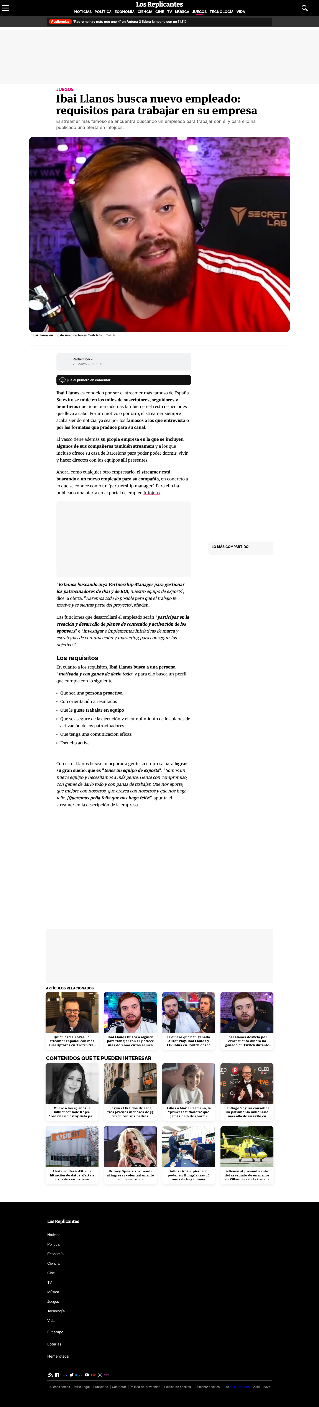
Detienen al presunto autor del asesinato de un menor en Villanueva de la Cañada (247, 1175)
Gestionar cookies (207, 1387)
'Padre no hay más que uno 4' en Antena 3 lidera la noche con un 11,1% (118, 22)
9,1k (92, 1375)
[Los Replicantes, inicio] (159, 4)
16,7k (78, 1375)
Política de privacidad (145, 1387)
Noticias (83, 12)
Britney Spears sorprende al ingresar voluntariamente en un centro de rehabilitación (130, 1175)
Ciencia (145, 12)
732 (105, 1375)
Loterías (54, 1344)
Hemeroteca (58, 1356)
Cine (159, 12)
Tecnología (221, 12)
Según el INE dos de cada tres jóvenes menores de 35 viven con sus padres (130, 1112)
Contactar (119, 1387)
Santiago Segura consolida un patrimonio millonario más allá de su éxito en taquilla (247, 1112)
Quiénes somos (59, 1387)
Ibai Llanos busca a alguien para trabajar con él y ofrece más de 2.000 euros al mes (130, 1041)
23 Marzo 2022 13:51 (88, 364)
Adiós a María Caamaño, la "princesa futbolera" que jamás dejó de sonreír (188, 1112)
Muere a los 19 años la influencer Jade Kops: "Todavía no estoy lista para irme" (72, 1112)
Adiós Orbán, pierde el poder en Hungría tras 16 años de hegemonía (189, 1175)
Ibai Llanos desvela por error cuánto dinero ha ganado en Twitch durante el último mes (247, 1041)
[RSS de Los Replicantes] (50, 1375)
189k (63, 1375)
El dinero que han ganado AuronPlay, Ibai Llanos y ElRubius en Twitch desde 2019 (188, 1041)
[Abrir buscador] (305, 8)
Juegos (199, 12)
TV (169, 12)
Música (182, 12)
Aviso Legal (82, 1387)
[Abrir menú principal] (5, 8)
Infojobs (151, 492)
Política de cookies (177, 1387)
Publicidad (100, 1387)
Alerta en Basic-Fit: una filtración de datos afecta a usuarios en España (72, 1175)
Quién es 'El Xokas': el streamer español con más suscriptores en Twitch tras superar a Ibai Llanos (72, 1041)
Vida (241, 12)
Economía (125, 12)
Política (103, 12)
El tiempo (55, 1332)
